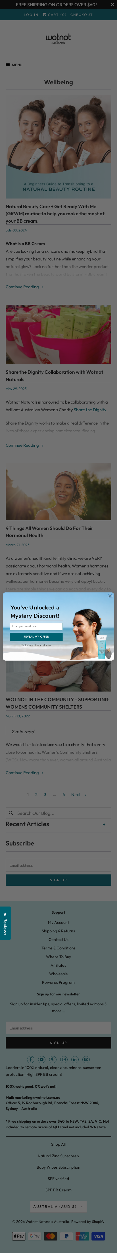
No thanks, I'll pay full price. (36, 644)
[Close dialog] (110, 596)
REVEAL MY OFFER (36, 637)
